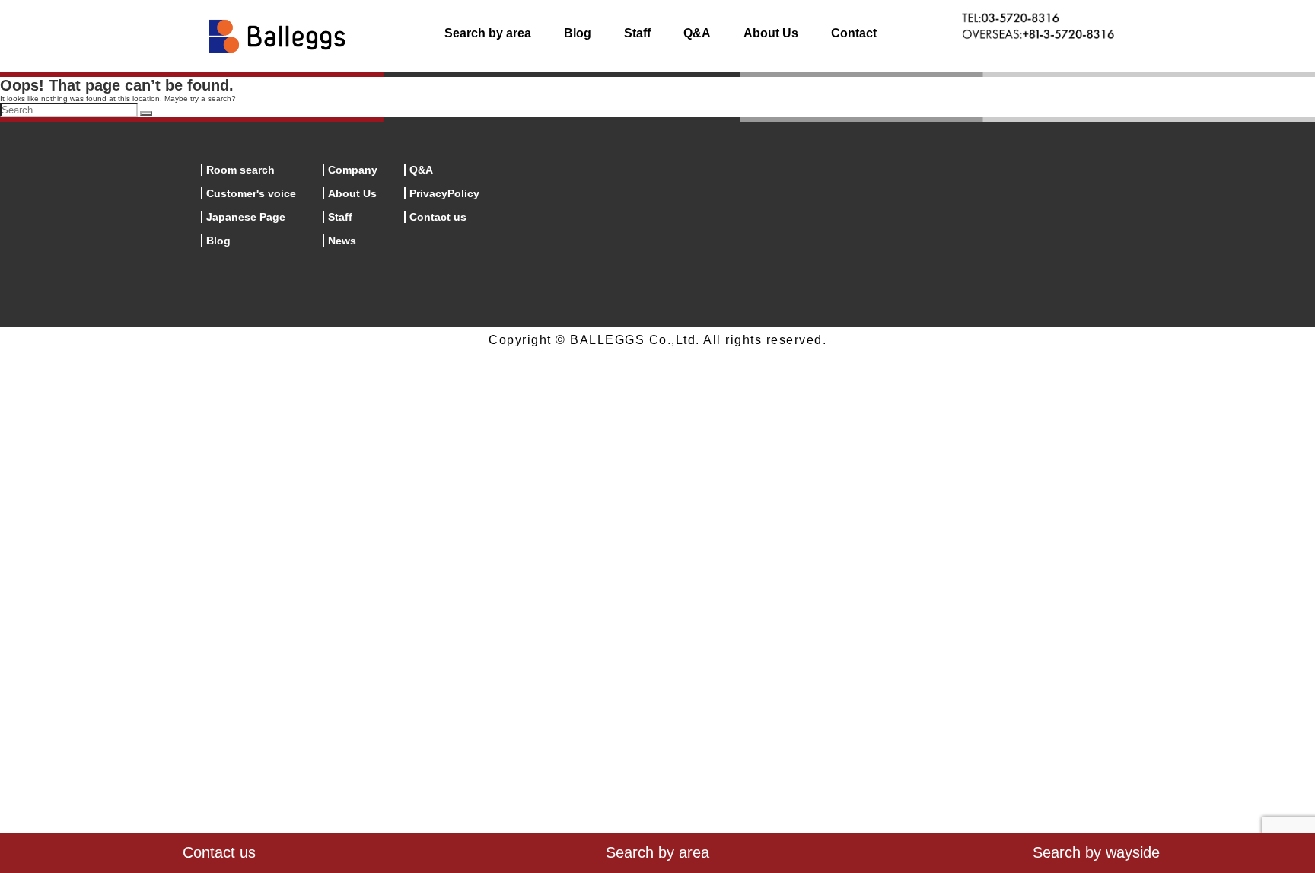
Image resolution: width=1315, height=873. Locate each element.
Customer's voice (251, 193)
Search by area (487, 33)
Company (352, 170)
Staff (637, 33)
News (342, 240)
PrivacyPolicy (444, 193)
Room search (240, 170)
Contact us (437, 217)
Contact (854, 33)
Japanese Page (245, 217)
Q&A (697, 33)
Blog (577, 33)
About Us (770, 33)
